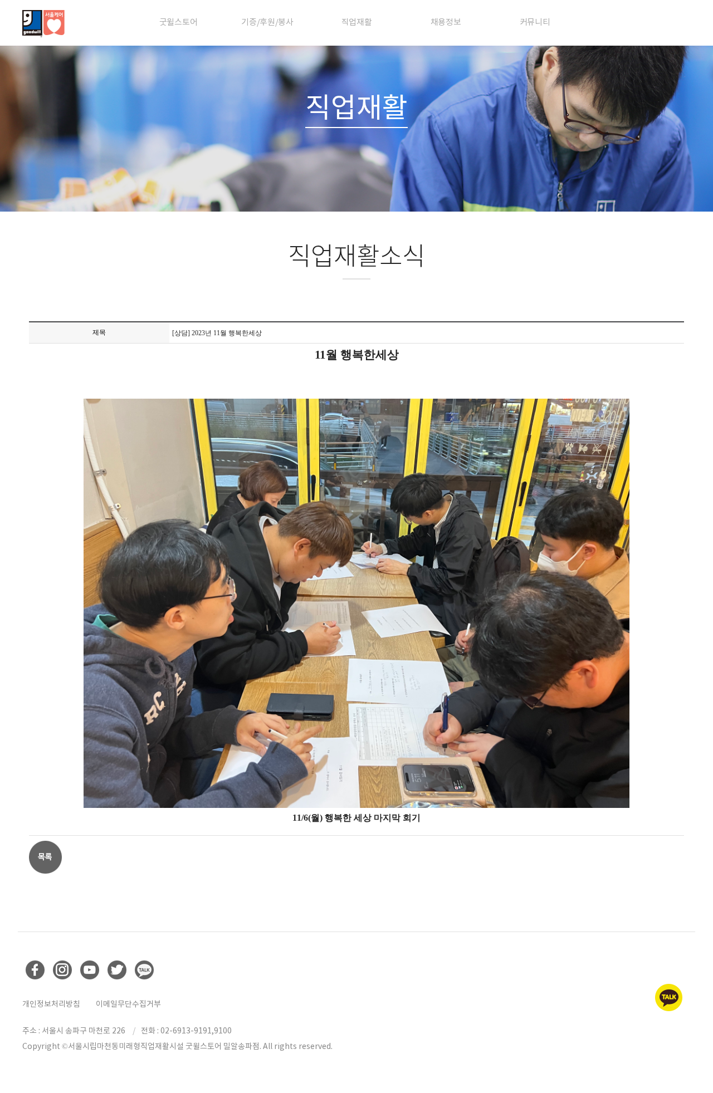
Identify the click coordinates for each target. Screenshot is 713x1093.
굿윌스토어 (178, 22)
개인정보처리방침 (51, 1004)
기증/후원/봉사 (267, 22)
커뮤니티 (535, 22)
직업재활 (356, 22)
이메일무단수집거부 (128, 1004)
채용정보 (446, 22)
